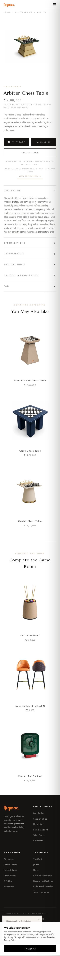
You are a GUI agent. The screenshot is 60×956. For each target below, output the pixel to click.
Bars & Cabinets (40, 829)
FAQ (6, 286)
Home (7, 12)
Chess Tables (24, 12)
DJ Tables (8, 881)
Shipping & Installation (21, 275)
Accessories (9, 886)
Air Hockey (9, 859)
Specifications (14, 243)
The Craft (37, 859)
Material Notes (15, 264)
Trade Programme (41, 892)
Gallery (36, 870)
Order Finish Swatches (43, 886)
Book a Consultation (42, 875)
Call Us (45, 142)
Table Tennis (38, 835)
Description (12, 190)
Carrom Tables (10, 864)
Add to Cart (30, 152)
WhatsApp (18, 142)
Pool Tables (38, 813)
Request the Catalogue (43, 881)
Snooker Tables (40, 818)
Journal (36, 864)
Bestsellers (38, 840)
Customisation (14, 253)
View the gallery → (30, 176)
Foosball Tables (11, 870)
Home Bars (38, 824)
